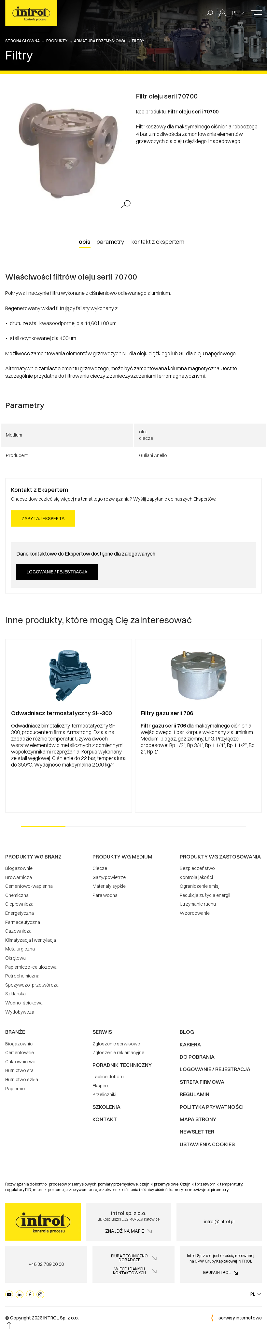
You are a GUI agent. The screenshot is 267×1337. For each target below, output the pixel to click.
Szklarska (15, 994)
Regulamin (194, 1094)
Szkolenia (106, 1107)
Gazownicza (18, 931)
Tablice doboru (108, 1077)
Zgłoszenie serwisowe (116, 1044)
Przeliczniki (104, 1094)
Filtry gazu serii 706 (167, 713)
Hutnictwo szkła (21, 1079)
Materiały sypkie (109, 886)
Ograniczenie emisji (200, 886)
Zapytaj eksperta (43, 518)
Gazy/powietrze (109, 877)
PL (235, 13)
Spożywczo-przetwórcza (32, 985)
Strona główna (22, 40)
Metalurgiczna (20, 949)
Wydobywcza (19, 1012)
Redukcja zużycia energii (205, 895)
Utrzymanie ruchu (198, 904)
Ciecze (99, 868)
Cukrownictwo (20, 1062)
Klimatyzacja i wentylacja (30, 940)
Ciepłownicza (19, 904)
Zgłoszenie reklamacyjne (118, 1052)
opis (85, 241)
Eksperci (101, 1086)
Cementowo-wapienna (29, 886)
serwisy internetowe (240, 1318)
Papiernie (15, 1089)
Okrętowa (15, 958)
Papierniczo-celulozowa (31, 967)
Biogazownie (19, 868)
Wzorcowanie (195, 913)
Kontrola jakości (196, 877)
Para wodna (105, 895)
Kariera (190, 1044)
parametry (110, 241)
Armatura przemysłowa (99, 40)
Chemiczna (17, 895)
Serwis (102, 1032)
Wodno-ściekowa (24, 1003)
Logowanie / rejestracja (57, 572)
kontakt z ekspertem (157, 241)
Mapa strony (198, 1119)
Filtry (138, 40)
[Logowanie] (222, 13)
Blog (187, 1032)
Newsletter (197, 1131)
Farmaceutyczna (22, 922)
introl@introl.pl (219, 1222)
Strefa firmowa (202, 1082)
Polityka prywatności (212, 1107)
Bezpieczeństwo (197, 868)
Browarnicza (18, 877)
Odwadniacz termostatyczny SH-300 (61, 713)
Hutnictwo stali (20, 1070)
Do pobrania (197, 1057)
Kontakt (104, 1119)
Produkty (56, 40)
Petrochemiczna (22, 976)
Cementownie (19, 1052)
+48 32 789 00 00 (46, 1264)
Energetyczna (19, 913)
